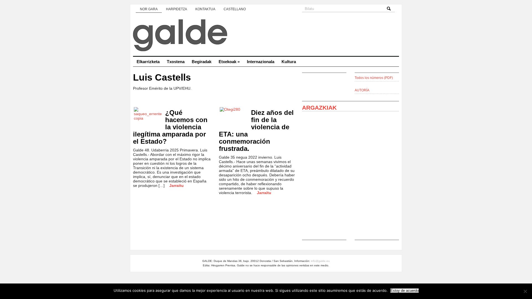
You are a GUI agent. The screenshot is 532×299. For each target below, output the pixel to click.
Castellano (235, 9)
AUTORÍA (362, 90)
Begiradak (201, 61)
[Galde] (266, 36)
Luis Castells (162, 77)
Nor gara (149, 9)
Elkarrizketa (148, 61)
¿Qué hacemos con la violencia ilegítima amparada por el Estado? (170, 127)
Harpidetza (176, 9)
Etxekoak (229, 61)
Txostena (176, 61)
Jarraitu (176, 185)
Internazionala (260, 61)
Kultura (289, 61)
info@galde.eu (320, 260)
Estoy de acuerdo (404, 290)
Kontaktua (205, 9)
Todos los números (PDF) (374, 78)
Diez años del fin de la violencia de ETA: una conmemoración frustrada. (256, 130)
